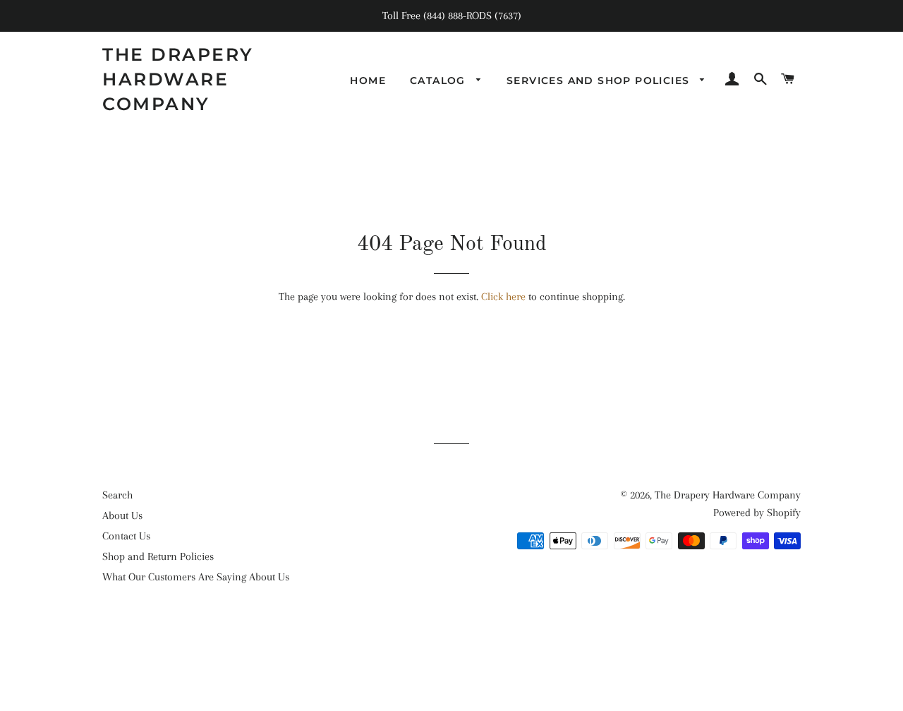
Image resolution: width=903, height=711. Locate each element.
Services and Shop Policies (600, 80)
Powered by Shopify (757, 512)
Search (117, 495)
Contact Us (126, 536)
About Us (122, 515)
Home (368, 80)
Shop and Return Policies (158, 556)
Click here (503, 296)
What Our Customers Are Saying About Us (195, 576)
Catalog (439, 80)
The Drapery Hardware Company (178, 79)
